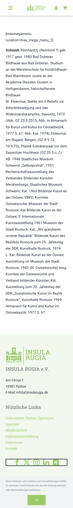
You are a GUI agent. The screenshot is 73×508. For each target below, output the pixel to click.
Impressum (14, 442)
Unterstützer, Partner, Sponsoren (30, 418)
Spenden (12, 424)
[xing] (56, 462)
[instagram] (36, 462)
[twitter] (27, 462)
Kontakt (11, 448)
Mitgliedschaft (16, 430)
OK (36, 500)
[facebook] (17, 462)
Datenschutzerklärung (22, 436)
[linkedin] (46, 462)
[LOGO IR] (36, 6)
